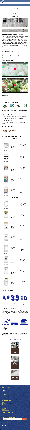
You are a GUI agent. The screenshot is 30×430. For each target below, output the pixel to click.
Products (15, 5)
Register (5, 401)
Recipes (15, 21)
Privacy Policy (4, 408)
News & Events (15, 19)
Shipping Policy (4, 409)
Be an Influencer (4, 404)
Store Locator (15, 23)
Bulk (2, 415)
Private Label (3, 414)
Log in (3, 401)
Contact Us (15, 26)
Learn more (22, 112)
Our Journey (13, 1)
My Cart (3, 402)
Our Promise (3, 396)
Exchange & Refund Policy (5, 410)
